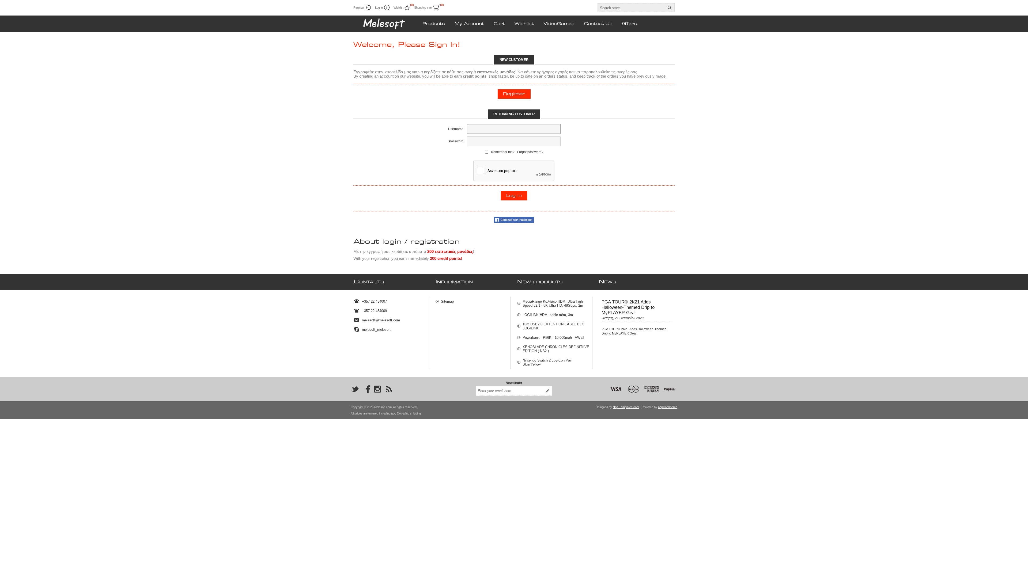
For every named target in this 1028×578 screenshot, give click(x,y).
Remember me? (503, 152)
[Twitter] (355, 389)
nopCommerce (667, 407)
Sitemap (447, 301)
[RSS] (388, 389)
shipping (415, 413)
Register (358, 7)
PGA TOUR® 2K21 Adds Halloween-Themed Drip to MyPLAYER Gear (628, 307)
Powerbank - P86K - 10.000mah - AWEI (553, 338)
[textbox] (631, 7)
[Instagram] (377, 389)
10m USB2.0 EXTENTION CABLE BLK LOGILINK (553, 326)
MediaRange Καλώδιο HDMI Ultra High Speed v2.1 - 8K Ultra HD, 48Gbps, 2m (553, 303)
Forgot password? (530, 152)
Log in (379, 7)
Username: (456, 129)
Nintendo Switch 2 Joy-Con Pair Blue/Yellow (547, 362)
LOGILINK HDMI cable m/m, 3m (548, 315)
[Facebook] (366, 389)
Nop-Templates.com (626, 407)
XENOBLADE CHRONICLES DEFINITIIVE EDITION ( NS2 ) (556, 349)
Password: (456, 141)
